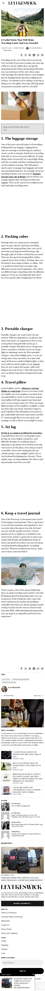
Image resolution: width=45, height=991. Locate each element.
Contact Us (5, 925)
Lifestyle (4, 949)
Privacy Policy (6, 929)
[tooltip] (21, 55)
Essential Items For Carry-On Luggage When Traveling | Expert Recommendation (21, 879)
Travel (21, 48)
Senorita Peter (16, 822)
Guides (16, 48)
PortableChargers (21, 679)
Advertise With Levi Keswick (12, 917)
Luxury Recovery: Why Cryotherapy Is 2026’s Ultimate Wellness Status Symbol (26, 790)
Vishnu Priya (15, 831)
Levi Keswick (36, 48)
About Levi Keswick (8, 913)
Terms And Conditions (9, 933)
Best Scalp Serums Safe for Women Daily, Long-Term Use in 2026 (27, 765)
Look (3, 953)
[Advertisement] (22, 211)
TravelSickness (9, 682)
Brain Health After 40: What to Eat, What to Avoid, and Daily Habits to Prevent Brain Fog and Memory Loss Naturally (27, 777)
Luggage (6, 679)
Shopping (4, 945)
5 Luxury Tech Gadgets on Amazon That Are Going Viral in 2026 (27, 754)
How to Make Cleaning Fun (20, 806)
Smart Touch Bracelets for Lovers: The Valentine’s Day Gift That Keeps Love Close (25, 816)
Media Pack (5, 921)
